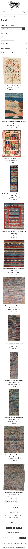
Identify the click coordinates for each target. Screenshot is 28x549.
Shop (3, 544)
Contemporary (8, 17)
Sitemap (23, 544)
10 (19, 501)
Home (2, 17)
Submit (23, 538)
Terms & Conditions (13, 544)
